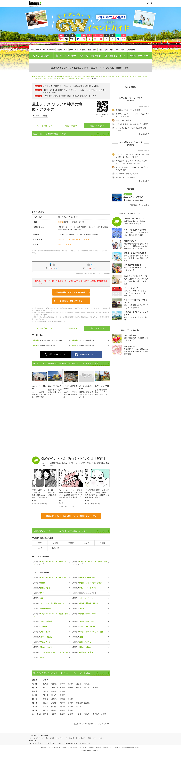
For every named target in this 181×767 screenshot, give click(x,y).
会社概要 (117, 747)
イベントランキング (92, 55)
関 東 (34, 687)
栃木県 (87, 687)
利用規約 (43, 747)
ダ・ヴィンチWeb (44, 743)
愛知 (95, 49)
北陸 (100, 49)
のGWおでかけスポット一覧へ (47, 340)
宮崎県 (87, 714)
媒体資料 (98, 747)
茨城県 (95, 687)
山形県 (78, 684)
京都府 (71, 543)
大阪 (111, 49)
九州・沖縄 (130, 49)
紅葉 (89, 738)
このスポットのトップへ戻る (71, 301)
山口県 (62, 706)
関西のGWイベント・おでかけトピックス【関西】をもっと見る (71, 516)
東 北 (34, 684)
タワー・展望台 (41, 116)
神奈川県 (54, 687)
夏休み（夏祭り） (81, 738)
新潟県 (62, 691)
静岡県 (70, 699)
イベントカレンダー (67, 55)
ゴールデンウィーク (61, 738)
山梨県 (45, 691)
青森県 (54, 684)
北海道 (59, 49)
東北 (65, 49)
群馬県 (78, 687)
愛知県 (45, 699)
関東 (71, 49)
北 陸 (34, 695)
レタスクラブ (33, 743)
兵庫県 (60, 222)
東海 (89, 49)
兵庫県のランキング (50, 562)
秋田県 (70, 684)
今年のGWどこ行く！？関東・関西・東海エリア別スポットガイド (69, 96)
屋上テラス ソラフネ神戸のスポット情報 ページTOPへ (92, 724)
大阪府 (86, 543)
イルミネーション (98, 738)
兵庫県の (50, 577)
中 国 (34, 706)
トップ (44, 126)
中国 (117, 49)
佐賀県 (54, 714)
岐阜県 (54, 699)
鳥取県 (70, 706)
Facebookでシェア (88, 354)
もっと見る (143, 134)
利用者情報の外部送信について (130, 747)
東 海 (34, 699)
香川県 (45, 710)
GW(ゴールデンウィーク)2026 (43, 49)
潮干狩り (57, 86)
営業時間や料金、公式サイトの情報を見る (71, 292)
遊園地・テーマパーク (140, 55)
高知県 (70, 710)
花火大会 (71, 738)
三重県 (62, 699)
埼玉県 (70, 687)
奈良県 (39, 548)
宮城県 (45, 684)
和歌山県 (55, 548)
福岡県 (45, 714)
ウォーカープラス (35, 738)
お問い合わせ (73, 747)
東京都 (45, 687)
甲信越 (83, 49)
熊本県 (70, 714)
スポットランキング (116, 55)
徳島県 (62, 710)
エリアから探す (42, 55)
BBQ (75, 86)
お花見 (52, 738)
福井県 (62, 695)
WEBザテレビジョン (57, 743)
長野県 (54, 691)
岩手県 (62, 684)
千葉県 (62, 687)
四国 (122, 49)
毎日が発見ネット (85, 743)
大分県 (78, 714)
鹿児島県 (96, 714)
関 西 (34, 703)
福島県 (87, 684)
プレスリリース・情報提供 (86, 747)
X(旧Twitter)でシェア (57, 354)
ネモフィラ (47, 86)
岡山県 (54, 706)
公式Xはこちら (63, 244)
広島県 (45, 706)
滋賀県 (55, 543)
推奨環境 (64, 747)
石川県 (45, 695)
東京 (76, 49)
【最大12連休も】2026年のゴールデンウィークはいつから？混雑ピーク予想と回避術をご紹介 (74, 91)
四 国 (34, 710)
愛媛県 (54, 710)
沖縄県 (103, 714)
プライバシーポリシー (54, 747)
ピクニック (67, 86)
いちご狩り (45, 738)
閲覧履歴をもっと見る (139, 205)
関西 (106, 49)
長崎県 (62, 714)
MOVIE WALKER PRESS (71, 743)
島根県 (78, 706)
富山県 (54, 695)
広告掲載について (108, 747)
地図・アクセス (96, 126)
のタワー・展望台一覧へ (84, 340)
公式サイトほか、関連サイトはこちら (72, 239)
